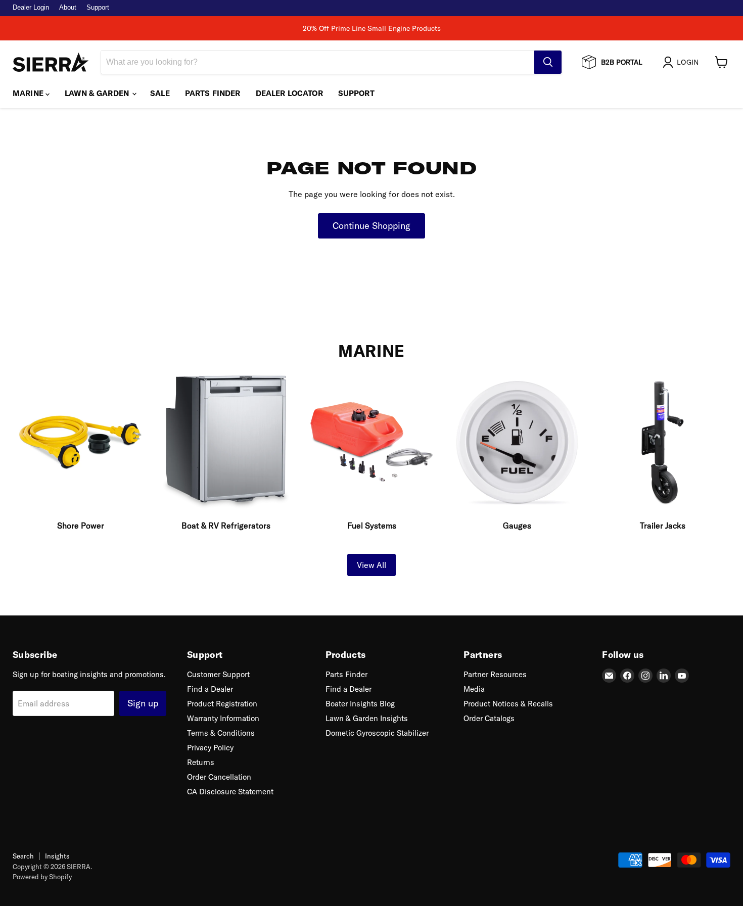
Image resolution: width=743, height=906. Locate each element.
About (67, 7)
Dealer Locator (289, 93)
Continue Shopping (371, 225)
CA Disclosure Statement (230, 791)
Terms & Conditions (221, 733)
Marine (29, 93)
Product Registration (222, 703)
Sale (160, 93)
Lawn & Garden (98, 93)
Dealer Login (31, 7)
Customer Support (218, 674)
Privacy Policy (210, 747)
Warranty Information (223, 718)
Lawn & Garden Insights (367, 718)
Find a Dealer (210, 689)
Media (474, 689)
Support (97, 7)
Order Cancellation (219, 777)
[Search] (548, 62)
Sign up (142, 703)
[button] (683, 62)
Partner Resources (495, 674)
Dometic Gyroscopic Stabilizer (377, 733)
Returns (200, 762)
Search (23, 856)
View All (371, 565)
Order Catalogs (489, 718)
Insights (57, 856)
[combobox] (317, 62)
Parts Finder (213, 93)
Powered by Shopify (42, 877)
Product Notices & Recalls (508, 703)
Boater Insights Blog (360, 703)
